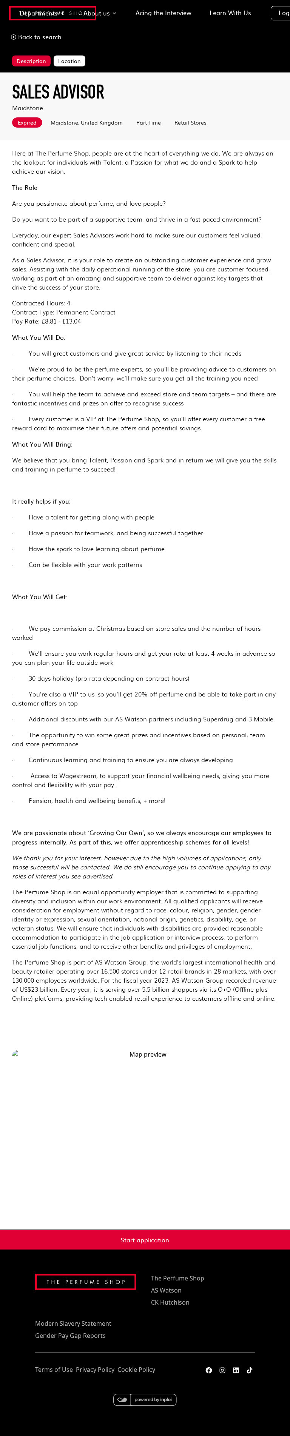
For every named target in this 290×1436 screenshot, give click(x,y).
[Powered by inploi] (145, 1400)
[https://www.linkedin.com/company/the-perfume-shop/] (236, 1370)
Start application (145, 1239)
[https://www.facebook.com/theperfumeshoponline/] (209, 1370)
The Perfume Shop (177, 1278)
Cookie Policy (136, 1369)
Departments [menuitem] (39, 12)
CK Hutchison (170, 1302)
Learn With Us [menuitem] (230, 12)
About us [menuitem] (96, 12)
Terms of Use (54, 1369)
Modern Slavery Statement (73, 1323)
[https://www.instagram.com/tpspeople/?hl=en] (222, 1370)
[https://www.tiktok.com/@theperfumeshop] (249, 1370)
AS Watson (166, 1290)
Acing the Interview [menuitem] (163, 12)
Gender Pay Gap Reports (70, 1335)
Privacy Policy (95, 1369)
